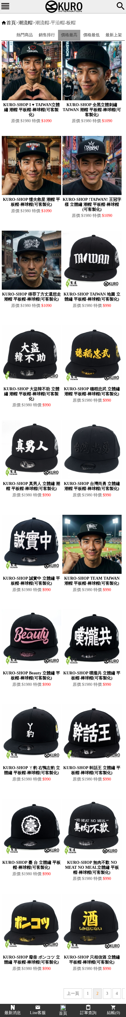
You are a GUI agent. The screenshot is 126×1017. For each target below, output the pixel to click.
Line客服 (38, 1013)
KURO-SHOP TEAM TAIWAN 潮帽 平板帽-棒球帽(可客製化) (92, 581)
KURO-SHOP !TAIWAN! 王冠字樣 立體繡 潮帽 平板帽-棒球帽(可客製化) (92, 204)
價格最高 (69, 35)
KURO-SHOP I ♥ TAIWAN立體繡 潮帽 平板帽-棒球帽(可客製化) (31, 110)
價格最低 (91, 35)
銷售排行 (47, 35)
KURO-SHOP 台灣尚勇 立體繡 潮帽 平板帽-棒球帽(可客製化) (92, 486)
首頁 (11, 22)
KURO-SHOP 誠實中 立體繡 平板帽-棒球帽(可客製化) (31, 581)
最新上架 (113, 35)
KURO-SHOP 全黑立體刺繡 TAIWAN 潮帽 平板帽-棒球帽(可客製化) (92, 110)
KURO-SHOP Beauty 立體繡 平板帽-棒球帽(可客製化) (31, 675)
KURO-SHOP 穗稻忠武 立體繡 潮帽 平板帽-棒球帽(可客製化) (92, 391)
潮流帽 (25, 22)
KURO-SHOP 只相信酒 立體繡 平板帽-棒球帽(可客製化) (92, 959)
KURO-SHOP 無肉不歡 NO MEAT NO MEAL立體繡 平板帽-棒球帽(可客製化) (92, 867)
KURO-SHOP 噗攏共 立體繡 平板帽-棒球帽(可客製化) (91, 675)
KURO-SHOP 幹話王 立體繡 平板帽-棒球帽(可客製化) (91, 770)
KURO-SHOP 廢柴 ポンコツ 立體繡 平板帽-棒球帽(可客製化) (31, 959)
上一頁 (73, 993)
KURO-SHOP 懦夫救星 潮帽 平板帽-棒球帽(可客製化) (31, 202)
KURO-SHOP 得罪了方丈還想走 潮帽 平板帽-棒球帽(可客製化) (31, 296)
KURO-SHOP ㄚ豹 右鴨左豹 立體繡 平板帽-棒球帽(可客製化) (31, 770)
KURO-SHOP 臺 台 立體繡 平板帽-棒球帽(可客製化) (31, 865)
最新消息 (12, 1013)
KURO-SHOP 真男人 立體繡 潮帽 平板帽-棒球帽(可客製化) (31, 486)
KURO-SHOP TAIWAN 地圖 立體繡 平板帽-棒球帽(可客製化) (92, 296)
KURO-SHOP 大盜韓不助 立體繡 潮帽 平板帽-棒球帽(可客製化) (31, 394)
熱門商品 (24, 35)
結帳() (113, 1013)
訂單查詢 (88, 1013)
